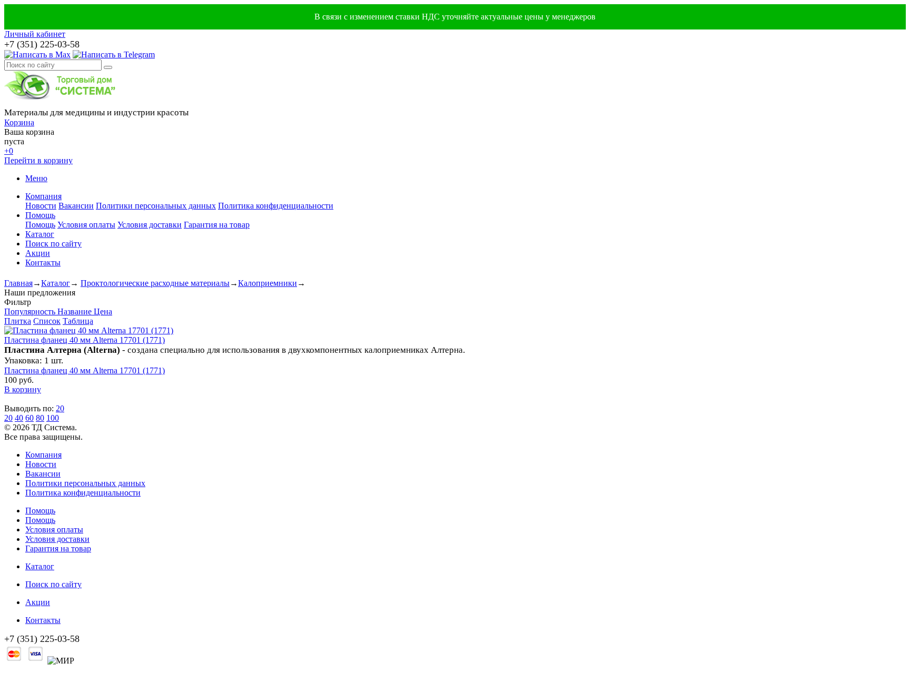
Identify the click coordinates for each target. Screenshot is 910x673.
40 (19, 417)
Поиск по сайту (53, 243)
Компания (43, 196)
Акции (37, 253)
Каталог (39, 234)
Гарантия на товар (217, 224)
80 (40, 417)
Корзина (19, 122)
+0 (8, 150)
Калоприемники (267, 283)
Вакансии (76, 205)
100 (52, 417)
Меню (36, 178)
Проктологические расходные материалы (155, 283)
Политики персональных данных (156, 205)
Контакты (43, 262)
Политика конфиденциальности (275, 205)
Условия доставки (149, 224)
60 (29, 417)
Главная (18, 283)
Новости (40, 205)
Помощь (40, 215)
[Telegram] (114, 54)
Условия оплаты (86, 224)
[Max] (37, 54)
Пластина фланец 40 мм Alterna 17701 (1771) (84, 339)
